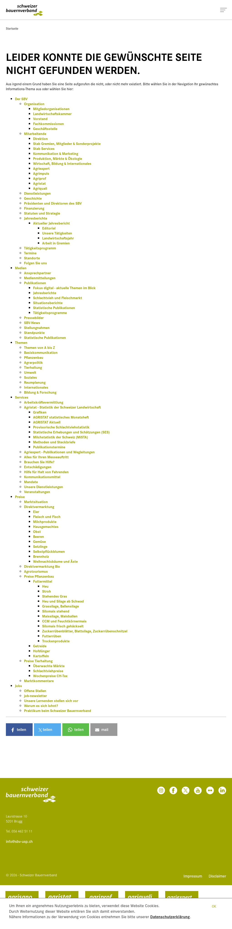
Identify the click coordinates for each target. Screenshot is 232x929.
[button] (19, 729)
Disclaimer (217, 876)
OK (214, 906)
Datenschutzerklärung (170, 916)
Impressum (193, 876)
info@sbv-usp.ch (19, 841)
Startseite (12, 28)
